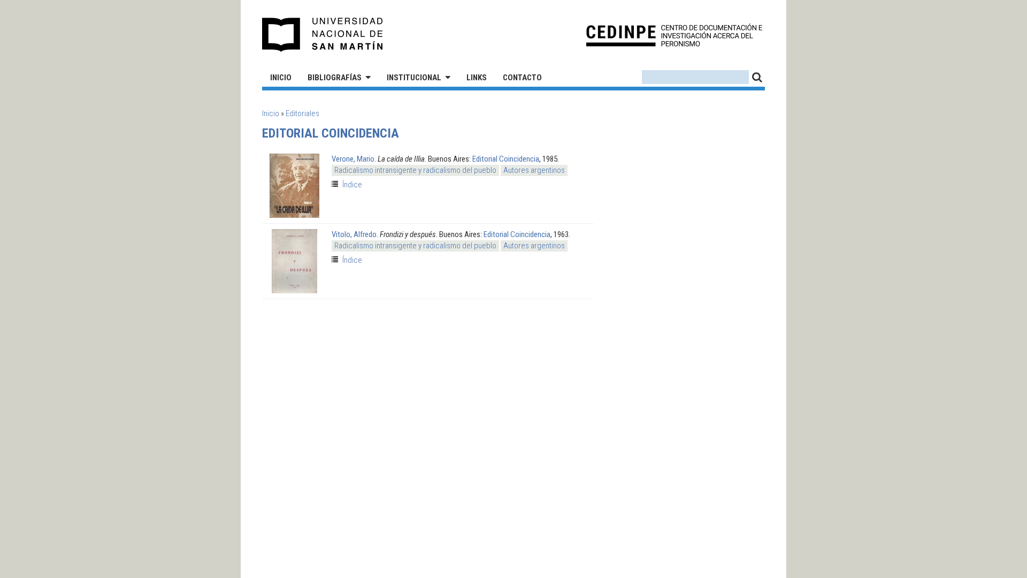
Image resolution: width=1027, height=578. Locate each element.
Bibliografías (335, 77)
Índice (352, 184)
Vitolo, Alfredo (354, 234)
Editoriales (302, 113)
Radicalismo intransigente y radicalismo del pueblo (415, 170)
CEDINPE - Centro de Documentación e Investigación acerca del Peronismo (674, 35)
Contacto (522, 77)
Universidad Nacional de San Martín (323, 35)
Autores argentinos (534, 170)
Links (476, 77)
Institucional (414, 77)
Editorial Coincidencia (505, 159)
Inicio (281, 77)
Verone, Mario (353, 159)
